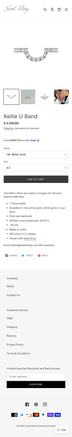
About (10, 286)
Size (6, 161)
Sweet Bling (30, 426)
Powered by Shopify (46, 426)
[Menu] (66, 9)
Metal (7, 148)
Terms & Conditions (18, 353)
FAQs (10, 318)
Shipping (8, 128)
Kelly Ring (30, 238)
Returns (11, 335)
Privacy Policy (15, 344)
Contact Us (13, 295)
